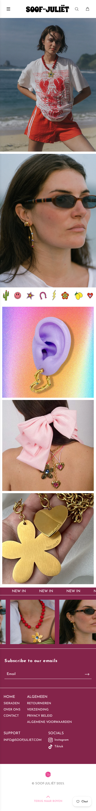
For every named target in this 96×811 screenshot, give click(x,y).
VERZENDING (38, 709)
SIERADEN (12, 703)
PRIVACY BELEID (39, 716)
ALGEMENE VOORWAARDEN (49, 722)
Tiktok (58, 746)
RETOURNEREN (39, 703)
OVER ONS (12, 709)
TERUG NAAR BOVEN (48, 801)
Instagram (61, 740)
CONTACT (11, 716)
